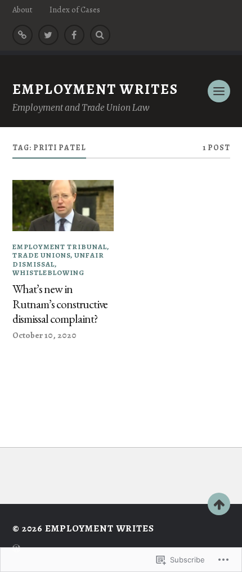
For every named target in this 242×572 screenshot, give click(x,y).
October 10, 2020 (44, 335)
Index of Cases (75, 9)
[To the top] (219, 504)
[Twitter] (48, 35)
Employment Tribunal (59, 246)
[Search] (100, 35)
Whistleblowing (48, 272)
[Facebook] (74, 35)
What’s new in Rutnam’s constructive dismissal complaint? (59, 304)
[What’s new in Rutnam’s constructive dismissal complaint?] (63, 205)
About (22, 9)
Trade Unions (41, 255)
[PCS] (22, 35)
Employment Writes (95, 89)
